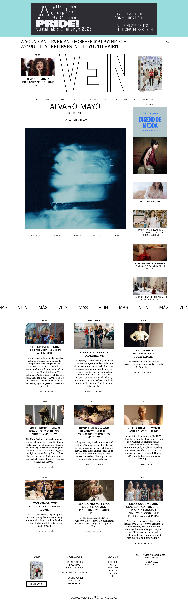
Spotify (113, 574)
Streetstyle (94, 321)
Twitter (113, 565)
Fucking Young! (75, 578)
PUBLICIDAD (74, 565)
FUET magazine (75, 581)
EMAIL (116, 236)
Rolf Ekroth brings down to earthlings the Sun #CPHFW (44, 431)
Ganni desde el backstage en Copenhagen (143, 354)
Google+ (4, 602)
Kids (126, 99)
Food (105, 99)
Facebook (113, 562)
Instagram (148, 99)
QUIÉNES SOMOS (75, 562)
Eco (73, 99)
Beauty (63, 99)
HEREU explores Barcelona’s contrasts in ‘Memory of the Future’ (150, 266)
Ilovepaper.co (75, 584)
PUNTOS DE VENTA (74, 568)
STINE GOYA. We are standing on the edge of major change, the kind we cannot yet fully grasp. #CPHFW (143, 510)
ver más (51, 391)
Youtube (113, 571)
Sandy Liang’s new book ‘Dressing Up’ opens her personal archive (150, 232)
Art (82, 99)
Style (38, 99)
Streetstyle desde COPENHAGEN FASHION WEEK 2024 (44, 350)
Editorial (50, 99)
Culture (93, 99)
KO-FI (113, 576)
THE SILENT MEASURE (150, 202)
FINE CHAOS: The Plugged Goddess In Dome (44, 506)
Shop (135, 99)
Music (115, 99)
